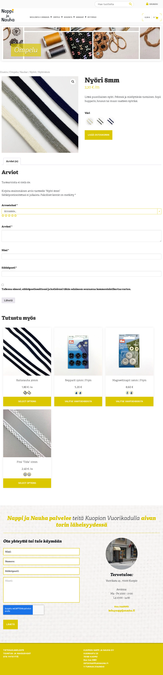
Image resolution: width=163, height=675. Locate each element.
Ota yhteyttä (10, 656)
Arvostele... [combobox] (10, 211)
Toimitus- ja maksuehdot (17, 653)
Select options (27, 401)
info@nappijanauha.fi (122, 610)
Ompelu (56, 17)
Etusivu (4, 72)
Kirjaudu (153, 4)
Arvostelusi (10, 205)
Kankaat (80, 17)
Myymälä (92, 17)
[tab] (12, 161)
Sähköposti (9, 267)
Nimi (5, 250)
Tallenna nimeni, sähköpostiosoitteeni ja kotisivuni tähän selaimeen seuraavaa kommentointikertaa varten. (66, 289)
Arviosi (7, 226)
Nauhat (24, 72)
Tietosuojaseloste (13, 650)
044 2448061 (121, 606)
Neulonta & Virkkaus (39, 17)
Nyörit (33, 72)
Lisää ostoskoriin (98, 135)
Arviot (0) (12, 161)
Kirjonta (68, 17)
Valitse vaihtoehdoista (78, 401)
